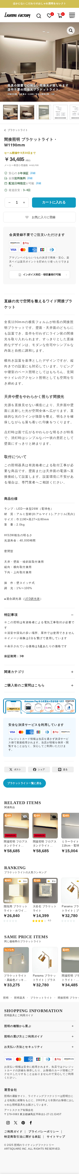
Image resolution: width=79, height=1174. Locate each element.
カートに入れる (54, 202)
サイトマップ (56, 1136)
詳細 (32, 173)
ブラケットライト (18, 130)
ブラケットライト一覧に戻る (24, 783)
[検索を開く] (39, 15)
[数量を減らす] (9, 202)
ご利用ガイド (13, 1131)
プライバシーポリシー (43, 1131)
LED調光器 (32, 598)
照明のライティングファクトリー (34, 1144)
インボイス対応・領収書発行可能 (42, 274)
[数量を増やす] (24, 202)
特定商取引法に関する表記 (22, 1136)
